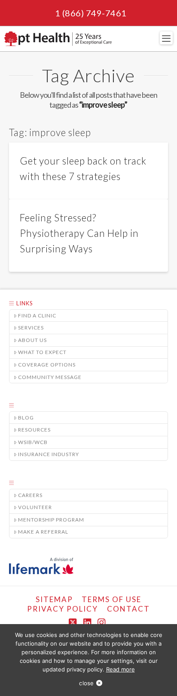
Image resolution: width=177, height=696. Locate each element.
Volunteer (35, 507)
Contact (128, 608)
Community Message (50, 377)
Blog (26, 417)
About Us (32, 340)
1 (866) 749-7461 (91, 13)
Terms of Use (111, 599)
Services (31, 327)
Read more (120, 669)
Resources (34, 429)
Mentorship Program (51, 519)
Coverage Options (47, 364)
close (86, 683)
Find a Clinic (37, 315)
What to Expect (42, 352)
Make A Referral (43, 531)
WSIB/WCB (33, 442)
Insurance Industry (48, 454)
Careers (30, 495)
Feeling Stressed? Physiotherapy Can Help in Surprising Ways (79, 233)
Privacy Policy (62, 608)
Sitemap (54, 599)
